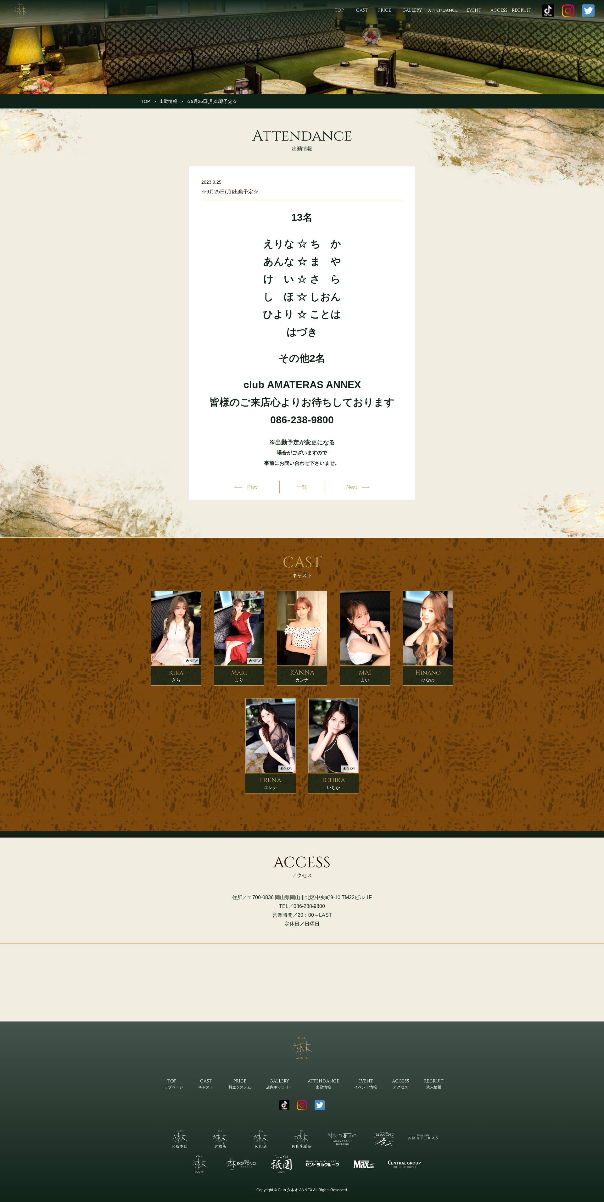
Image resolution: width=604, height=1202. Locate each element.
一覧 (302, 487)
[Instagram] (568, 10)
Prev (252, 487)
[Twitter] (588, 10)
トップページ (171, 1083)
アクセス (400, 1083)
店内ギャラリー (279, 1083)
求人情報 (434, 1083)
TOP (145, 101)
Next (351, 487)
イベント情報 (365, 1083)
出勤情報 (168, 101)
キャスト (205, 1083)
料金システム (239, 1083)
